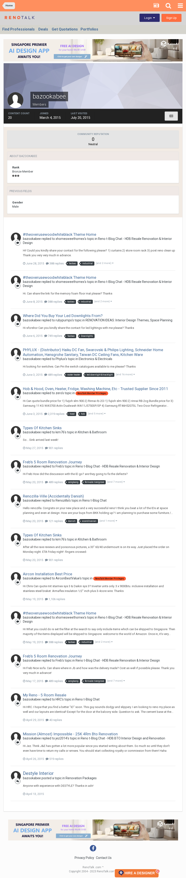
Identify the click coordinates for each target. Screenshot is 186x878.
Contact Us (104, 858)
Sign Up (171, 18)
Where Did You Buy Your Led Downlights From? (63, 315)
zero (59, 393)
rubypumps (64, 320)
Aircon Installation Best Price (47, 574)
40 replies (55, 720)
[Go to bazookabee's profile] (16, 238)
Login (148, 18)
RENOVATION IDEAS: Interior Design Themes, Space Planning (129, 320)
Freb (59, 466)
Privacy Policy (84, 858)
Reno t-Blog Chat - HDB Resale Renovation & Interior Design (118, 466)
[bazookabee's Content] (171, 116)
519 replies (56, 759)
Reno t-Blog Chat (94, 500)
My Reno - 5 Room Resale (44, 695)
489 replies (54, 374)
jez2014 (61, 738)
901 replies (55, 448)
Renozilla (62, 500)
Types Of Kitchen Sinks (42, 428)
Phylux (60, 359)
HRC (59, 699)
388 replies (56, 263)
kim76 (60, 432)
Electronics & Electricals (95, 359)
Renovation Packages (81, 778)
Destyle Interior (38, 773)
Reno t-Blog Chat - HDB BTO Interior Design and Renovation (123, 738)
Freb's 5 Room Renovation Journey (52, 462)
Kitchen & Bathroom (92, 432)
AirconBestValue (68, 578)
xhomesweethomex (70, 239)
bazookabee (32, 239)
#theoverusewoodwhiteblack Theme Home (59, 234)
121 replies (55, 521)
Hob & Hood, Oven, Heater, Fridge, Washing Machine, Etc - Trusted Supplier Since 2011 (95, 388)
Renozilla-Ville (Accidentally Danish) (53, 496)
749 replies (54, 335)
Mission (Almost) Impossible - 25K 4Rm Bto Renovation (70, 734)
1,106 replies (56, 599)
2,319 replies (55, 414)
